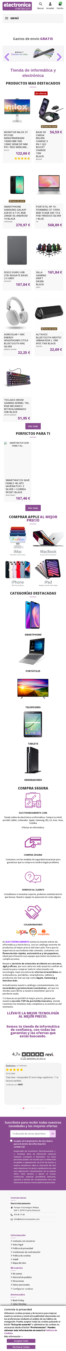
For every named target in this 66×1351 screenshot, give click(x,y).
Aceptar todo (21, 1340)
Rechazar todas (21, 1346)
